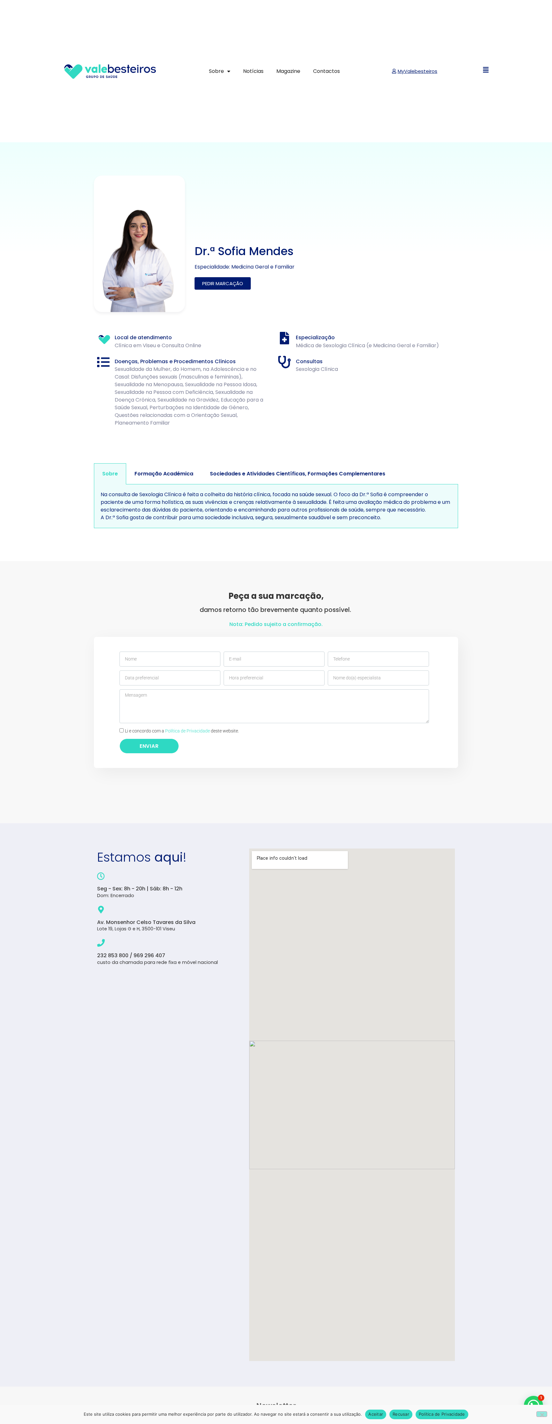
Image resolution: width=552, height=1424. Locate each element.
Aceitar (375, 1414)
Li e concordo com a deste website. (182, 730)
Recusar (401, 1414)
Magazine (288, 71)
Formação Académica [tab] (163, 473)
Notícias (253, 71)
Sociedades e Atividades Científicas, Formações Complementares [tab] (297, 473)
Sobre (216, 71)
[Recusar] (541, 1414)
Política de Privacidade (187, 730)
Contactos (326, 71)
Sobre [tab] (110, 473)
